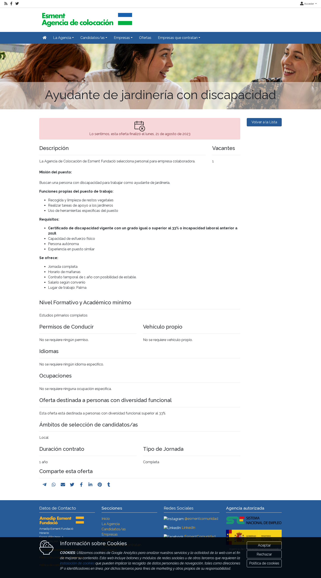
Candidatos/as (114, 529)
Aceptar (264, 545)
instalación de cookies (77, 563)
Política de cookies (264, 563)
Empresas (110, 534)
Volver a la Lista (264, 122)
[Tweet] (72, 484)
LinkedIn (188, 528)
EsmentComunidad (200, 536)
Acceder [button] (309, 3)
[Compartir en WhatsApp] (54, 484)
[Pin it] (100, 484)
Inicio (106, 519)
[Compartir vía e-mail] (63, 484)
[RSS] (5, 3)
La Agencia (111, 524)
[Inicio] (86, 18)
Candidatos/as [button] (92, 38)
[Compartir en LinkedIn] (90, 484)
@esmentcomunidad (201, 519)
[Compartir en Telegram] (45, 484)
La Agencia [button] (62, 38)
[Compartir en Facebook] (81, 484)
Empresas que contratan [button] (178, 38)
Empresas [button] (122, 38)
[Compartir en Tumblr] (108, 484)
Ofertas (145, 38)
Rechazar (264, 554)
